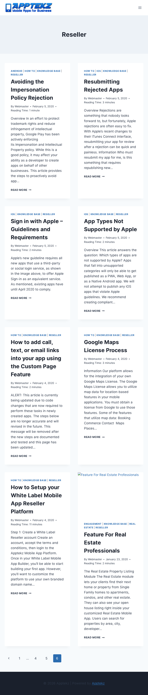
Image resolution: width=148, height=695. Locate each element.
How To (30, 71)
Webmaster (22, 106)
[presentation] (110, 494)
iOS (99, 71)
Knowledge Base (48, 71)
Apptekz (98, 683)
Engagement (93, 523)
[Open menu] (139, 8)
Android (16, 71)
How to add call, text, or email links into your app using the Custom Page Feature (36, 358)
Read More (21, 189)
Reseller (17, 74)
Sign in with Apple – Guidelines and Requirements (37, 229)
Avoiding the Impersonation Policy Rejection (32, 89)
